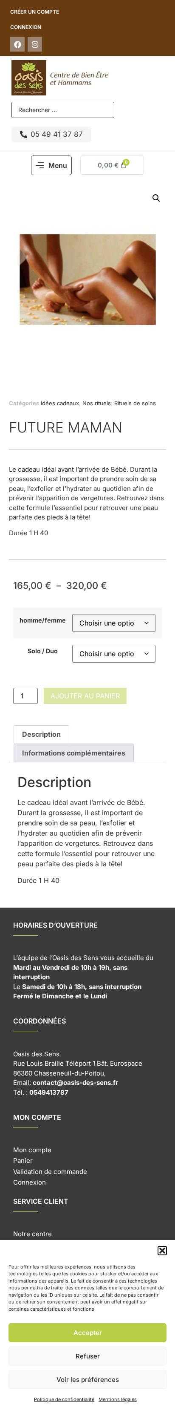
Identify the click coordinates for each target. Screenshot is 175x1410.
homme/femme (43, 620)
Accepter (87, 1333)
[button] (162, 1250)
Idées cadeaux (60, 403)
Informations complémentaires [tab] (73, 753)
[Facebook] (17, 44)
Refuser (88, 1356)
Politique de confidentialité (64, 1399)
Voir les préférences (87, 1379)
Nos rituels (96, 403)
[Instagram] (35, 44)
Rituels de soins (135, 403)
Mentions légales (118, 1399)
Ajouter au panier (85, 696)
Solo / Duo (43, 651)
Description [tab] (41, 734)
